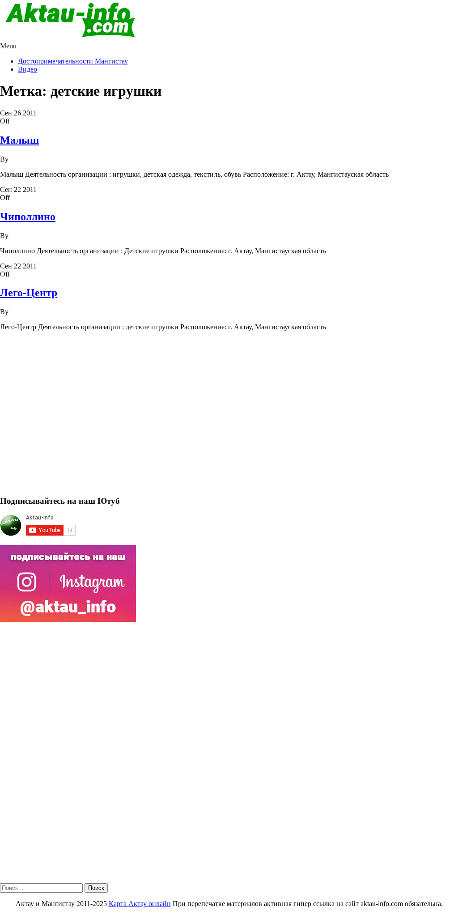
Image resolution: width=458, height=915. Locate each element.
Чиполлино (27, 216)
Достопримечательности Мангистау (73, 61)
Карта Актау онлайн (140, 903)
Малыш (19, 140)
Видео (27, 69)
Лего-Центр (28, 292)
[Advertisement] (229, 417)
